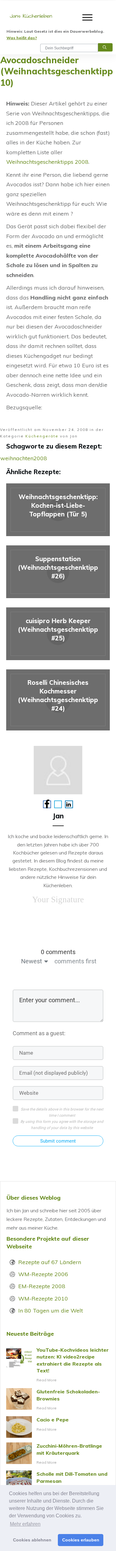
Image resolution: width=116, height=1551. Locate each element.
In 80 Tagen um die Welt (50, 1310)
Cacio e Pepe (58, 1427)
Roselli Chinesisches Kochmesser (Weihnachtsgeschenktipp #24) (58, 699)
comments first (75, 961)
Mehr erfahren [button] (25, 1524)
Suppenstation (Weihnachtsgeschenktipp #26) (58, 571)
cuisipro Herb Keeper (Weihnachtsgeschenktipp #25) (58, 633)
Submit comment (58, 1141)
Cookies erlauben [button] (80, 1539)
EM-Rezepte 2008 (41, 1286)
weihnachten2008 (23, 458)
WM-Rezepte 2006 (43, 1274)
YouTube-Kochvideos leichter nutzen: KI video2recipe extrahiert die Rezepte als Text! (58, 1365)
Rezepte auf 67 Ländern (49, 1262)
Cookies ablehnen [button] (32, 1539)
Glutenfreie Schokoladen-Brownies (58, 1400)
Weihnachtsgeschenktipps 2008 (47, 161)
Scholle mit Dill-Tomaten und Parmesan (58, 1482)
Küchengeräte (41, 436)
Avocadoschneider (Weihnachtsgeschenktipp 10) (56, 71)
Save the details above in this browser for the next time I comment (62, 1112)
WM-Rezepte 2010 (43, 1298)
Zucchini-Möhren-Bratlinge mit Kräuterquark (58, 1454)
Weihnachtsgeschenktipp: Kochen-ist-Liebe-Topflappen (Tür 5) (58, 509)
